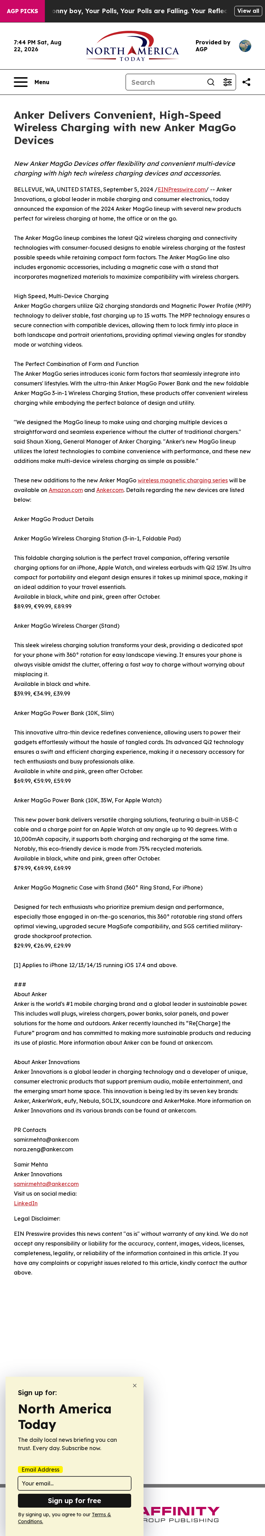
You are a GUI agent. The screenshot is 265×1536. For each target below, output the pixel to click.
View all (248, 10)
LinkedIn (26, 1203)
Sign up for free (74, 1500)
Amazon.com (66, 489)
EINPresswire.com (182, 189)
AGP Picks (22, 11)
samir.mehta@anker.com (46, 1183)
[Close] (134, 1385)
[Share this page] (246, 82)
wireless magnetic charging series (183, 480)
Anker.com (110, 489)
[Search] (211, 82)
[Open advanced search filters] (227, 82)
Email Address (40, 1469)
